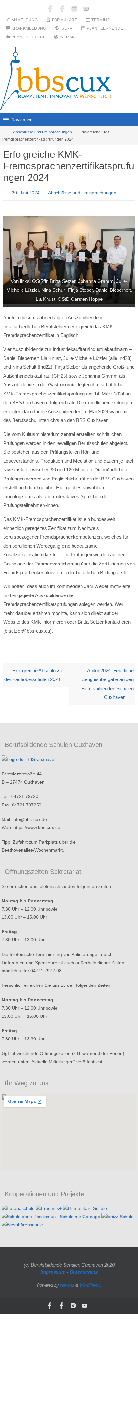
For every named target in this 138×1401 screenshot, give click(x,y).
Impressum (52, 1270)
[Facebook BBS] (50, 8)
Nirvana (67, 1283)
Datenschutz (84, 1270)
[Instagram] (74, 8)
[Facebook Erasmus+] (62, 8)
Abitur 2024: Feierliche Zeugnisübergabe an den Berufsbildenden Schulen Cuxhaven (108, 682)
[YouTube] (86, 8)
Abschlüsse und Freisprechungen (42, 132)
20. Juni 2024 (25, 192)
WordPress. (90, 1283)
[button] (22, 119)
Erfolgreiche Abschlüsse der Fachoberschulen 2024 (33, 673)
